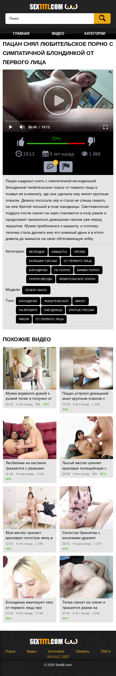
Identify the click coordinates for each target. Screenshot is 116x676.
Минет (80, 301)
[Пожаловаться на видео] (66, 166)
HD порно (62, 270)
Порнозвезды (40, 279)
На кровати (28, 310)
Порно (10, 651)
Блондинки (38, 270)
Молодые (37, 251)
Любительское (56, 301)
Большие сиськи (43, 261)
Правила (82, 651)
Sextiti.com (58, 7)
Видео (32, 651)
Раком (24, 319)
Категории (56, 651)
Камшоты (59, 251)
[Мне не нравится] (91, 142)
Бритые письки (81, 310)
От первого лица (78, 261)
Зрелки (79, 251)
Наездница (53, 310)
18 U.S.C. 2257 (58, 657)
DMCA (106, 651)
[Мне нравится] (20, 142)
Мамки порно (88, 270)
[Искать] (102, 18)
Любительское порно (77, 279)
